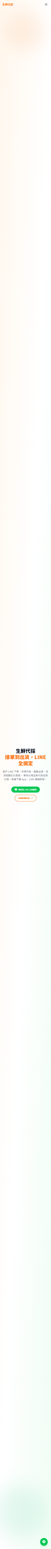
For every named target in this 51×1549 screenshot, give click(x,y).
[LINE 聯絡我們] (44, 1542)
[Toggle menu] (46, 4)
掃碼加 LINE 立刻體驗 (27, 789)
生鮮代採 (7, 4)
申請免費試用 (24, 798)
